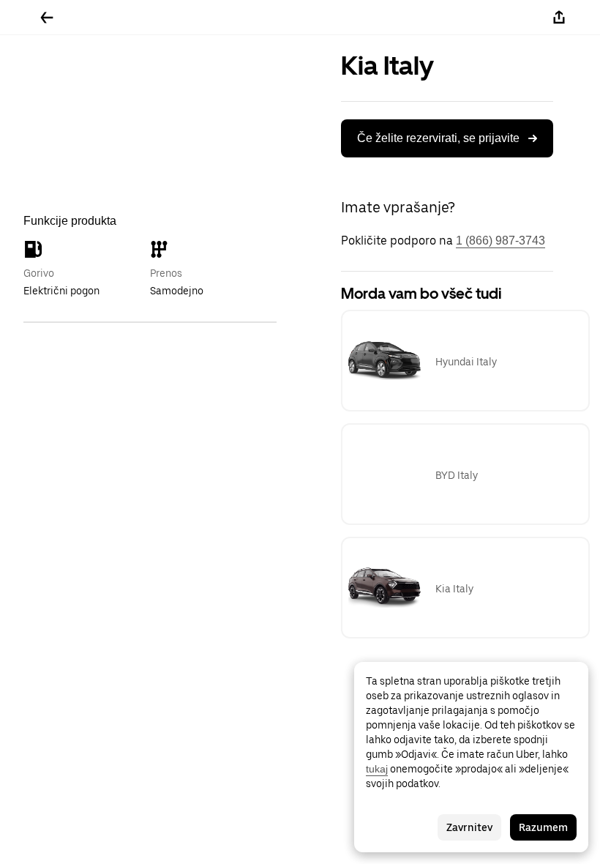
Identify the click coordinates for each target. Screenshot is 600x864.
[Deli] (559, 17)
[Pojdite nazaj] (46, 17)
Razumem (543, 827)
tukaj (377, 769)
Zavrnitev (469, 827)
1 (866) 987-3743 (500, 240)
